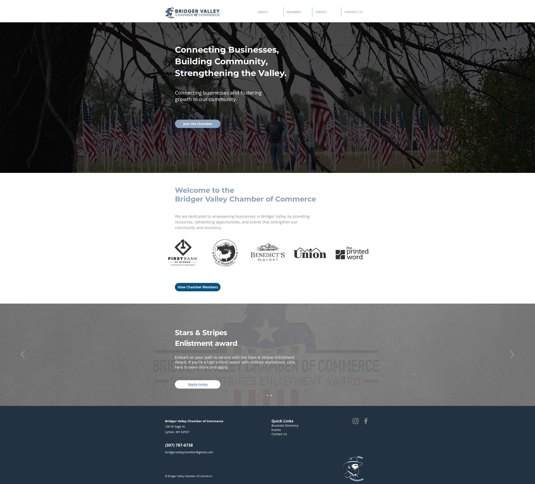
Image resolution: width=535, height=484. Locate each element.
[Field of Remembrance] (267, 395)
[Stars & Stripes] (263, 395)
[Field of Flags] (271, 395)
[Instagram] (356, 421)
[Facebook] (366, 421)
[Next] (512, 355)
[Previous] (23, 355)
